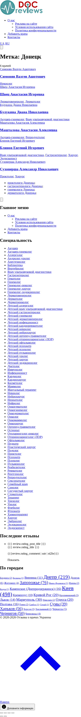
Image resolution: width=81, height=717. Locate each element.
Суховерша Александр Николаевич (22, 161)
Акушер (13, 248)
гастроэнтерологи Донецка (25, 186)
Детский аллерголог (21, 305)
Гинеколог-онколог (20, 285)
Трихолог (14, 501)
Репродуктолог (35, 137)
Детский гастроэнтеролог (24, 312)
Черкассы (59, 609)
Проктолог (7, 176)
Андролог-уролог (19, 258)
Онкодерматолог (18, 413)
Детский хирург (18, 359)
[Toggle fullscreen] (9, 712)
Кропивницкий (69, 595)
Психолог (14, 460)
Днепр (57, 577)
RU (7, 43)
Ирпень (74, 583)
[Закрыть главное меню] (1, 200)
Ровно (23, 604)
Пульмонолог (16, 463)
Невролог (6, 83)
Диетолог (14, 366)
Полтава (9, 604)
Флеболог (14, 507)
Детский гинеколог (20, 315)
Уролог (12, 504)
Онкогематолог (17, 406)
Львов (7, 600)
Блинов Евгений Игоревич (17, 140)
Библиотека (15, 265)
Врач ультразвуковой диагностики (48, 119)
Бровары (18, 578)
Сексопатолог (16, 480)
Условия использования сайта (34, 27)
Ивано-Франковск (58, 583)
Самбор (34, 605)
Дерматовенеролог (12, 101)
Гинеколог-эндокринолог (24, 292)
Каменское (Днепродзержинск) (35, 589)
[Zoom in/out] (12, 712)
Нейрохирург (16, 396)
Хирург (73, 155)
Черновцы (33, 613)
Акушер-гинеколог (12, 119)
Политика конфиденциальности (35, 30)
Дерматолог (32, 101)
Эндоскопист (8, 158)
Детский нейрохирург (22, 332)
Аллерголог (15, 255)
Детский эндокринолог (22, 362)
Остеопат (14, 430)
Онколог (13, 416)
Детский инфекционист (23, 322)
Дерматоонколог (18, 302)
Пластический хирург (22, 447)
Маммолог (14, 386)
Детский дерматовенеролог (25, 319)
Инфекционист (17, 373)
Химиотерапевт (18, 514)
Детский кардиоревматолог (25, 325)
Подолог (13, 450)
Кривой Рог (46, 595)
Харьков (11, 608)
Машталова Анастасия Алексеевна (22, 122)
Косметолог (15, 383)
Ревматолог (15, 470)
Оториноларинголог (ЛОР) (25, 437)
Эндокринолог (17, 524)
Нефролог (14, 403)
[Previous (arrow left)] (1, 716)
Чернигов (12, 613)
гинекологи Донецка (21, 189)
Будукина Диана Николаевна (18, 104)
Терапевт (13, 497)
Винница (33, 577)
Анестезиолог (16, 261)
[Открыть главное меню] (1, 47)
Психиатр (14, 457)
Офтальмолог (16, 440)
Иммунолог (15, 369)
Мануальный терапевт (22, 389)
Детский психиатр (19, 346)
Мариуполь (29, 599)
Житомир (11, 583)
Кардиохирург (17, 379)
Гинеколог (14, 282)
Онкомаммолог (17, 420)
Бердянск (6, 578)
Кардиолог (14, 376)
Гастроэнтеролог (56, 155)
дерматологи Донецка (22, 192)
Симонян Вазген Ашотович (18, 69)
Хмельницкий (43, 609)
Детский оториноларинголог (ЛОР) (30, 339)
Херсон (29, 609)
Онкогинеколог (18, 410)
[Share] (5, 712)
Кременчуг (23, 595)
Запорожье (34, 582)
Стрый (44, 605)
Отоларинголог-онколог (23, 433)
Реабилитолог (16, 467)
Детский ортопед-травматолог (27, 335)
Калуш (4, 589)
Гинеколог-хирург (19, 288)
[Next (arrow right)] (5, 716)
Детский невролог (19, 329)
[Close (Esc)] (1, 712)
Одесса (64, 600)
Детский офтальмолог (22, 342)
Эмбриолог (15, 521)
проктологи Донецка (21, 182)
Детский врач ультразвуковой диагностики (35, 308)
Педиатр (13, 443)
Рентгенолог (16, 474)
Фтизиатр (14, 511)
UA (2, 43)
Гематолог (14, 278)
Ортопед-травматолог (22, 426)
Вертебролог (16, 268)
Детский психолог (19, 349)
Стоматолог (15, 494)
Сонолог (13, 487)
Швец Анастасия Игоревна (17, 87)
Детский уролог (18, 356)
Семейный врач (18, 484)
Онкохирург (15, 423)
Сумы (58, 604)
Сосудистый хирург (20, 490)
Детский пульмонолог (22, 352)
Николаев (49, 600)
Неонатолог (15, 399)
